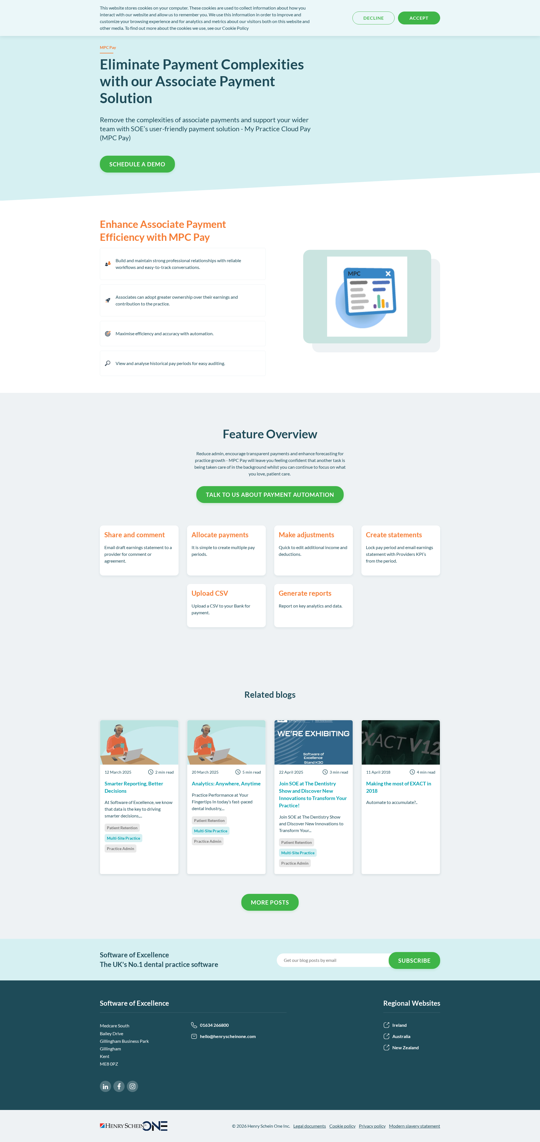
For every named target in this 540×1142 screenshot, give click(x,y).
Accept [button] (419, 18)
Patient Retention (122, 827)
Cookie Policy (235, 28)
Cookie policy (342, 1126)
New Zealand (405, 1047)
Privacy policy (372, 1126)
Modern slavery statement (414, 1126)
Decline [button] (373, 18)
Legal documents (309, 1126)
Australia (401, 1036)
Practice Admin (120, 848)
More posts (270, 902)
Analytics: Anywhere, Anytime (226, 783)
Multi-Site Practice (123, 838)
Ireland (399, 1025)
